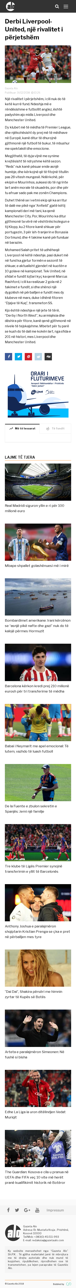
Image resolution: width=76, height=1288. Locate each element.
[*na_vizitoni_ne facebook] (8, 1210)
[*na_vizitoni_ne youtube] (37, 1210)
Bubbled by (58, 1284)
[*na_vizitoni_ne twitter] (17, 1210)
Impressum (55, 1210)
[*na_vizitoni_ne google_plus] (27, 1210)
